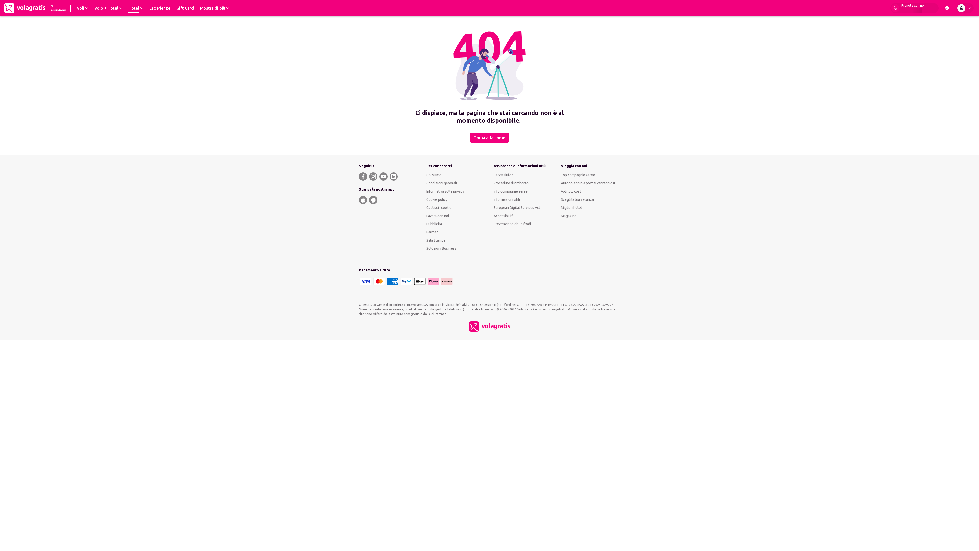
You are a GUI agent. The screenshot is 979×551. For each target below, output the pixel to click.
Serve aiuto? (503, 175)
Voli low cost (571, 191)
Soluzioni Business (441, 248)
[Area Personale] (965, 8)
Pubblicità (434, 224)
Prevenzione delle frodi (512, 224)
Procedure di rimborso (511, 183)
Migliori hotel (571, 208)
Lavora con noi (437, 216)
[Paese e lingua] (947, 8)
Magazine (568, 216)
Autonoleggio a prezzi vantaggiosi (588, 183)
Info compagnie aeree (511, 191)
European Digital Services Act (517, 208)
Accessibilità (503, 216)
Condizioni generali (441, 183)
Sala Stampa (435, 240)
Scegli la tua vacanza (577, 199)
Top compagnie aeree (578, 175)
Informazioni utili (507, 199)
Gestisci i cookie (439, 208)
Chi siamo (433, 175)
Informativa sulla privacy (445, 191)
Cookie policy (436, 199)
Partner (432, 232)
